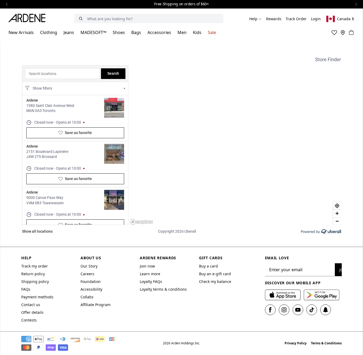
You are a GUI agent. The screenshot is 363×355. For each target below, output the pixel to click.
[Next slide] (356, 4)
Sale (212, 32)
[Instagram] (284, 309)
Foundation (91, 281)
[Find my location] (337, 206)
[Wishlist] (334, 32)
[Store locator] (343, 32)
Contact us (30, 304)
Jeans (69, 32)
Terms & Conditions (326, 343)
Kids (197, 32)
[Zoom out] (337, 221)
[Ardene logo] (28, 19)
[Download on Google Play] (321, 295)
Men (182, 32)
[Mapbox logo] (141, 222)
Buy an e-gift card (215, 273)
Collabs (87, 296)
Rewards (273, 18)
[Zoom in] (337, 213)
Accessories (159, 32)
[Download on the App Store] (283, 295)
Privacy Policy (296, 343)
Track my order (34, 266)
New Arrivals (21, 32)
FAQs (25, 289)
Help (253, 18)
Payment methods (37, 296)
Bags (136, 32)
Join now (147, 266)
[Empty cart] (351, 32)
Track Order (296, 18)
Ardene (32, 100)
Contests (29, 320)
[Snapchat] (325, 309)
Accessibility (91, 289)
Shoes (119, 32)
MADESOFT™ (93, 32)
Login (316, 18)
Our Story (89, 266)
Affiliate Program (96, 304)
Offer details (32, 312)
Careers (87, 273)
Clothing (48, 32)
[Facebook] (270, 309)
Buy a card (208, 266)
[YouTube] (298, 309)
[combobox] (62, 73)
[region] (235, 145)
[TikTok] (311, 309)
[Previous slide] (7, 4)
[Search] (80, 18)
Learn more (150, 273)
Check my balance (215, 281)
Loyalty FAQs (151, 281)
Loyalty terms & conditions (163, 289)
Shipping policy (35, 281)
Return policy (33, 273)
